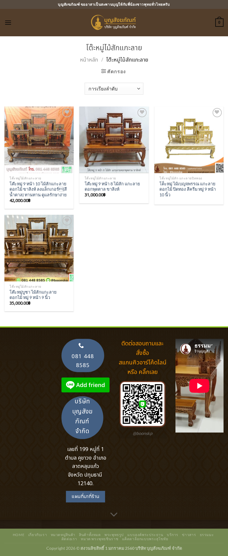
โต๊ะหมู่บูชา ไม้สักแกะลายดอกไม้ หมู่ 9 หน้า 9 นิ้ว (33, 294)
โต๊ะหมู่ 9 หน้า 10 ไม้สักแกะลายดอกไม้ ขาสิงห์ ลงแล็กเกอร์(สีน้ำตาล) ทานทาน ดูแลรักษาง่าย (38, 189)
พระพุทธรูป (114, 534)
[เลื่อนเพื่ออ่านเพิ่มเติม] (114, 515)
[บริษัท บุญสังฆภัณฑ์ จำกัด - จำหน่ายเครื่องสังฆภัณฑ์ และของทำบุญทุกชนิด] (114, 22)
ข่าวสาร (189, 534)
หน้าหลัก (89, 60)
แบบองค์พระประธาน (145, 534)
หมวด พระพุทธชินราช (99, 539)
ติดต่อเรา (69, 539)
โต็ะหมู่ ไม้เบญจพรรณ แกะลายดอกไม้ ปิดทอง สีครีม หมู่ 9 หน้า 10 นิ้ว (187, 189)
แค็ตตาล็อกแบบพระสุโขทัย (145, 539)
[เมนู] (8, 22)
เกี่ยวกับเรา (37, 534)
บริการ (172, 534)
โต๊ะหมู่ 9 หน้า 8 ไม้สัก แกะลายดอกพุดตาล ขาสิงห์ (112, 186)
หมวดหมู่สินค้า (63, 534)
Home (18, 534)
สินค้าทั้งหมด (90, 534)
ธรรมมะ (207, 534)
